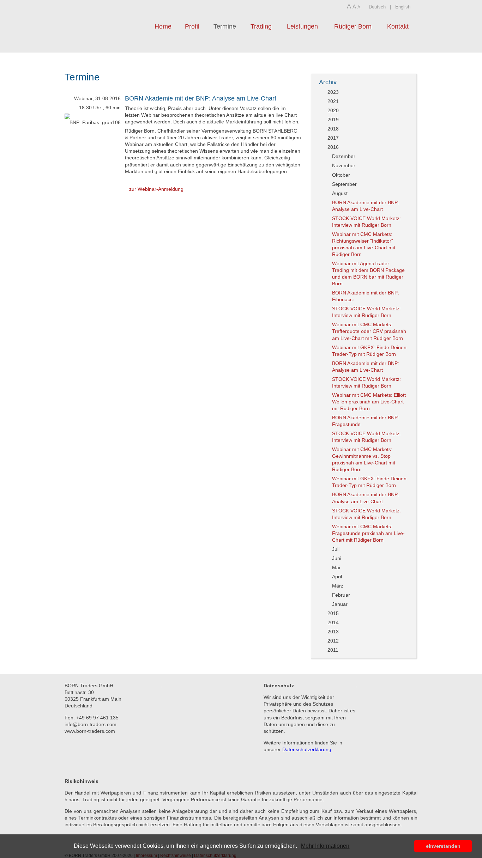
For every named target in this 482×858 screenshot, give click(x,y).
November (343, 165)
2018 (333, 129)
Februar (341, 595)
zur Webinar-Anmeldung (156, 189)
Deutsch (377, 7)
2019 (333, 119)
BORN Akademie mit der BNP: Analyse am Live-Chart (200, 98)
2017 (333, 138)
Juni (336, 558)
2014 (333, 622)
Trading (261, 26)
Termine (224, 26)
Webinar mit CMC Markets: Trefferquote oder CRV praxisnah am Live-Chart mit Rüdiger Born (369, 331)
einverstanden (443, 846)
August (340, 193)
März (337, 586)
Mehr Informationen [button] (325, 846)
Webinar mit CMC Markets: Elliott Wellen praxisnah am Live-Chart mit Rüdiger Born (369, 401)
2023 (333, 92)
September (344, 184)
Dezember (343, 156)
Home (163, 26)
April (337, 576)
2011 (332, 650)
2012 (333, 641)
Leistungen (302, 26)
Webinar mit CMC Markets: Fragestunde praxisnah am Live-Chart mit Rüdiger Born (368, 533)
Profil (192, 26)
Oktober (341, 175)
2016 (333, 147)
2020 (333, 110)
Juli (335, 549)
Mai (336, 567)
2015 (333, 613)
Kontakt (398, 26)
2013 (333, 631)
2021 (333, 101)
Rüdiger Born (353, 26)
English (402, 7)
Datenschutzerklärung (306, 749)
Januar (340, 604)
